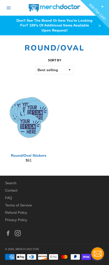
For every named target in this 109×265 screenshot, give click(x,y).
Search (10, 183)
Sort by (54, 60)
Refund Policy (16, 212)
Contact (11, 190)
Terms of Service (18, 205)
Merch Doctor (27, 249)
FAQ (8, 198)
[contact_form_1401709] (97, 253)
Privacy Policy (16, 220)
